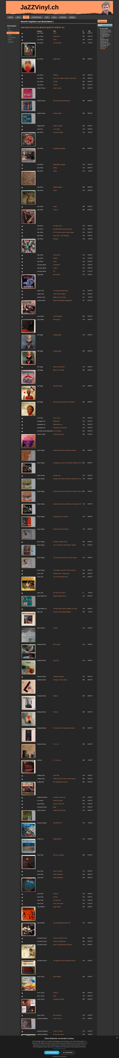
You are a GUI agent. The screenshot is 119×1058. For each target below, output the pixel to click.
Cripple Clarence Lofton (59, 810)
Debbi (54, 807)
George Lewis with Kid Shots (61, 529)
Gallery (55, 167)
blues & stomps (57, 88)
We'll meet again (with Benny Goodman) (64, 402)
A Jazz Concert (57, 1018)
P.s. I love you (57, 760)
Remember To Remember (60, 427)
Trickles (55, 84)
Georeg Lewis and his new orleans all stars (64, 450)
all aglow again (57, 335)
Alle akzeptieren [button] (51, 1052)
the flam (55, 897)
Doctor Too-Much (57, 871)
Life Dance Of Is (57, 225)
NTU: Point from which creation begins (63, 232)
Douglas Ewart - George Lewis (61, 573)
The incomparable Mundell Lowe (61, 923)
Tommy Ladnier (57, 113)
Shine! (55, 261)
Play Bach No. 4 (57, 823)
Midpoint (55, 696)
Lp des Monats (11, 37)
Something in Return (58, 999)
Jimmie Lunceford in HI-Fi (60, 938)
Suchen (10, 30)
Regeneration (56, 59)
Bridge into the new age (59, 297)
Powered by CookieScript (59, 1056)
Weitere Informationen (59, 1048)
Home (10, 17)
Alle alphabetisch (12, 33)
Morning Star (56, 319)
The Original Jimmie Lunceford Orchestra (64, 960)
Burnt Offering (57, 976)
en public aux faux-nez (59, 797)
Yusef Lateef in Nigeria (59, 294)
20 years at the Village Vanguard (62, 612)
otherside (55, 239)
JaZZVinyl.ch (39, 7)
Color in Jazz (56, 418)
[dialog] (59, 1047)
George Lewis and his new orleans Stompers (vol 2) (67, 478)
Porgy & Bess (57, 906)
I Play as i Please (58, 1031)
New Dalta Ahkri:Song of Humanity (62, 229)
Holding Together (57, 187)
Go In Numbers (57, 431)
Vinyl (26, 17)
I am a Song (56, 129)
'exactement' (56, 264)
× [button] (117, 1037)
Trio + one (56, 744)
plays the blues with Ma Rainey (61, 100)
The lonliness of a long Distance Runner (64, 728)
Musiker (10, 39)
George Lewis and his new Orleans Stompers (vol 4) (67, 504)
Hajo (47, 17)
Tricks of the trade (58, 903)
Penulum (55, 712)
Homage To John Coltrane (60, 680)
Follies (55, 39)
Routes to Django (57, 126)
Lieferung (62, 17)
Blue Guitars (56, 274)
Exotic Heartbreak (58, 874)
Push (54, 996)
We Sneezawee (57, 1015)
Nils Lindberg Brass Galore (60, 782)
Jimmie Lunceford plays (59, 941)
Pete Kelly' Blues (57, 386)
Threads (55, 81)
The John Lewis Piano (59, 592)
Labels (9, 35)
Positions (55, 893)
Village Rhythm (57, 839)
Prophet (55, 258)
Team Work (56, 775)
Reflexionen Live (57, 424)
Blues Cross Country (58, 370)
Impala (55, 190)
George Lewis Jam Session (60, 516)
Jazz (54, 17)
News (18, 17)
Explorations (56, 36)
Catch (54, 33)
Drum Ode (56, 660)
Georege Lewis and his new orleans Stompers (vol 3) (67, 463)
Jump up (55, 209)
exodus (55, 268)
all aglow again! (57, 351)
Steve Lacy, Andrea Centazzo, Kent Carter (64, 78)
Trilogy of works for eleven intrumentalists (64, 778)
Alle (9, 28)
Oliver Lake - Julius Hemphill (61, 235)
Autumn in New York (58, 804)
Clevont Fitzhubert (58, 132)
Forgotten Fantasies (58, 676)
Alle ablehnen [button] (68, 1052)
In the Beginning (57, 316)
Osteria (72, 17)
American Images (58, 800)
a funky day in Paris (58, 434)
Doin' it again (56, 644)
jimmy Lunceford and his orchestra (62, 944)
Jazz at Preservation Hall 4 (60, 576)
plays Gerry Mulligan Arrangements (62, 300)
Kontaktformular (36, 17)
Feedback (102, 48)
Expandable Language (59, 148)
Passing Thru (56, 255)
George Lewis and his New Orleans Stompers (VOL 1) (67, 491)
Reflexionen (56, 421)
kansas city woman (58, 1034)
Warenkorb (11, 42)
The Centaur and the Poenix (60, 290)
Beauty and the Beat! (59, 366)
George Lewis (57, 475)
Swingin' (55, 628)
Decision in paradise (58, 855)
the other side (57, 900)
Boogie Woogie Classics (59, 596)
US (54, 271)
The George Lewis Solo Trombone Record (64, 570)
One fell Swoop (57, 43)
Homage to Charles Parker (60, 541)
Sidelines (55, 75)
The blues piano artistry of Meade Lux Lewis (65, 608)
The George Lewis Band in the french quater (65, 557)
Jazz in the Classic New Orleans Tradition (64, 545)
